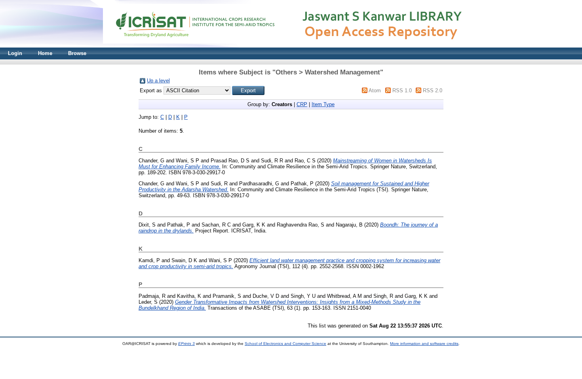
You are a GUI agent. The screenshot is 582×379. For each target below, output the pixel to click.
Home (45, 53)
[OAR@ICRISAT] (291, 46)
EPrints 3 (186, 343)
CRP (302, 104)
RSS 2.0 (432, 90)
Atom (375, 90)
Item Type (323, 104)
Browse (77, 53)
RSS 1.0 (402, 90)
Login (15, 53)
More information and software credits (424, 343)
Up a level (158, 81)
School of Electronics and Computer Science (285, 343)
